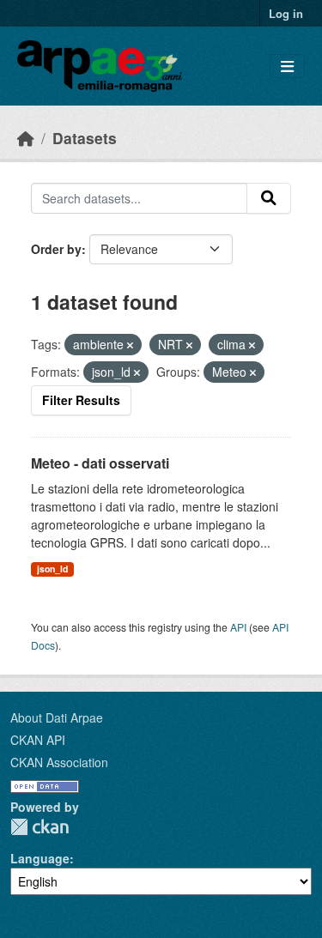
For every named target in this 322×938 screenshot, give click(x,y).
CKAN (39, 827)
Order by (56, 248)
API (238, 627)
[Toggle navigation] (287, 66)
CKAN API (37, 739)
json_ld (52, 568)
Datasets (84, 137)
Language (40, 858)
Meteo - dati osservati (100, 463)
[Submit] (268, 198)
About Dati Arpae (56, 717)
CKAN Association (59, 762)
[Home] (25, 137)
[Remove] (130, 345)
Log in (286, 13)
